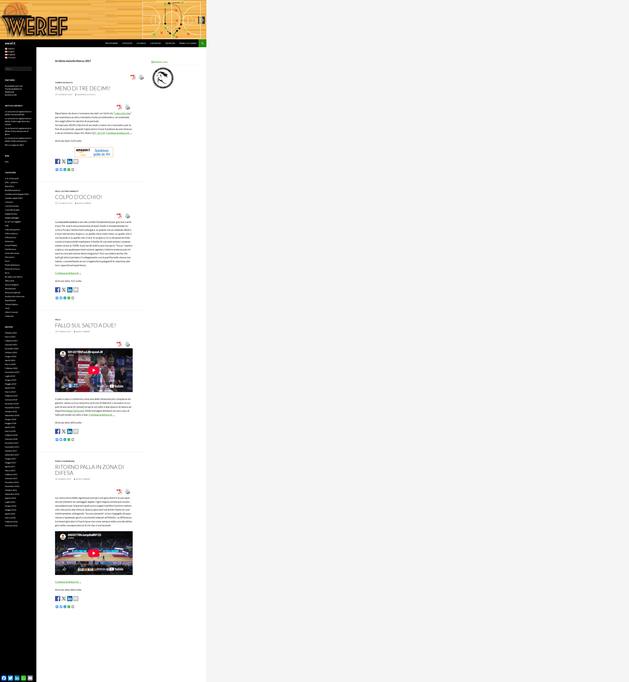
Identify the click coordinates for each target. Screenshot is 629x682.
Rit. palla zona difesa (13, 277)
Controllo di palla (12, 210)
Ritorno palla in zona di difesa (89, 470)
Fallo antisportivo (12, 229)
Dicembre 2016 (12, 482)
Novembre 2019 (12, 372)
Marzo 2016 (10, 517)
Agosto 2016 (10, 498)
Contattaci (155, 43)
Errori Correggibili (13, 221)
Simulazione (10, 288)
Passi (7, 261)
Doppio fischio (11, 214)
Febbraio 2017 (11, 474)
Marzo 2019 (10, 392)
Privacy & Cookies (187, 43)
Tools (7, 308)
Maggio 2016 (10, 510)
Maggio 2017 (10, 462)
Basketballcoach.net (14, 86)
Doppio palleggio (12, 218)
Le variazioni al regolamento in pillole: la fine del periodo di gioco (18, 131)
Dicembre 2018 (12, 403)
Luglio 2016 (10, 502)
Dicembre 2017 (12, 443)
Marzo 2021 (10, 337)
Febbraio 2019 (11, 396)
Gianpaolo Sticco (86, 94)
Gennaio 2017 (11, 478)
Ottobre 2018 (11, 411)
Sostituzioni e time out (14, 296)
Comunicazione (12, 206)
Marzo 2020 (10, 364)
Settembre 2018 (12, 415)
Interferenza (10, 249)
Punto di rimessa (65, 461)
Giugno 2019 (10, 380)
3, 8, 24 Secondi (12, 178)
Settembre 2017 (12, 455)
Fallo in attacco (11, 233)
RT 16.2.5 (98, 132)
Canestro (9, 202)
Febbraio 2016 (11, 521)
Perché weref (111, 43)
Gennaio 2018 (11, 439)
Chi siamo (141, 43)
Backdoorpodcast (12, 190)
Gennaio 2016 (11, 525)
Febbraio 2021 (11, 340)
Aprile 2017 (10, 466)
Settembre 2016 (12, 494)
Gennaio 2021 (11, 344)
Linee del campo (12, 253)
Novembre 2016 (12, 486)
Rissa (7, 273)
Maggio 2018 (10, 423)
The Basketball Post (13, 89)
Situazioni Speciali (12, 292)
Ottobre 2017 (11, 451)
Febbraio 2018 (11, 435)
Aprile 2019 (10, 388)
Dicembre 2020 (12, 348)
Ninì (7, 161)
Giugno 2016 (10, 506)
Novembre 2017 (12, 447)
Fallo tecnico (10, 237)
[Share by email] (75, 161)
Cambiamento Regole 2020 (17, 194)
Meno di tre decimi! (82, 88)
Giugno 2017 (10, 458)
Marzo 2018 (10, 431)
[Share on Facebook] (57, 161)
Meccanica (9, 257)
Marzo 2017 (10, 470)
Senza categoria (12, 284)
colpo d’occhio (122, 113)
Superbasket (10, 300)
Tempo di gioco (64, 82)
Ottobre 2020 (11, 352)
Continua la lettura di (119, 132)
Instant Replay (11, 245)
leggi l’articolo (75, 410)
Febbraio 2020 (11, 368)
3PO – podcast (11, 182)
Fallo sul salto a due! (85, 325)
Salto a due (9, 280)
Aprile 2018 (10, 427)
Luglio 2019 (10, 376)
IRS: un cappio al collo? (14, 145)
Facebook (170, 43)
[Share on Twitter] (63, 161)
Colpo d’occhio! (78, 197)
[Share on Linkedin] (69, 161)
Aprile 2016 (10, 514)
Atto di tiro (9, 186)
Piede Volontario (12, 265)
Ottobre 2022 (11, 333)
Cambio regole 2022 (14, 198)
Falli (57, 191)
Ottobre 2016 (11, 490)
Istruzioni (127, 43)
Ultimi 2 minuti (69, 191)
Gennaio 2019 (11, 399)
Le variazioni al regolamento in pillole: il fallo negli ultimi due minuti (18, 121)
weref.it (10, 43)
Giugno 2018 (10, 419)
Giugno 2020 (10, 356)
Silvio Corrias (84, 203)
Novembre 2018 (12, 407)
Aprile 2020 (10, 360)
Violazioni (9, 316)
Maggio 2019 (10, 384)
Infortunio (9, 241)
